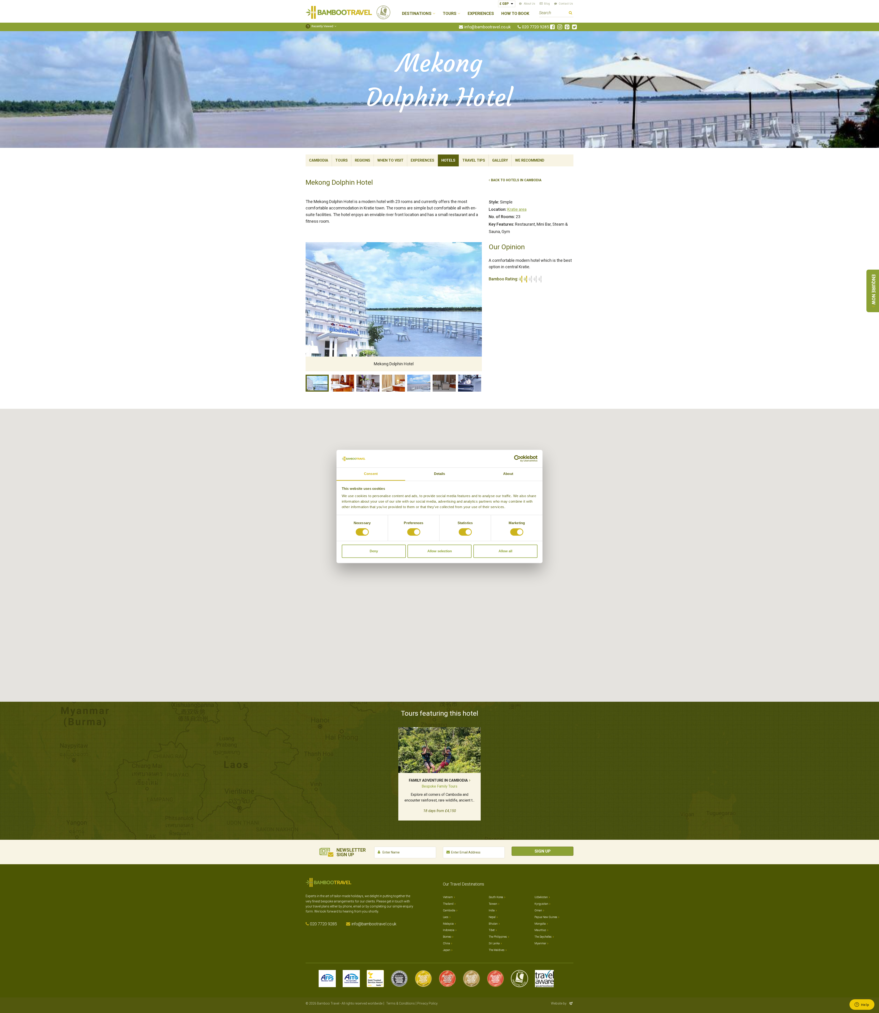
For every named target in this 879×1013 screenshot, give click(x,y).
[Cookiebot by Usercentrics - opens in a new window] (517, 458)
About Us (529, 3)
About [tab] (508, 474)
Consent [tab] (371, 474)
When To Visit (390, 160)
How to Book (515, 13)
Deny (374, 551)
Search (570, 13)
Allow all (505, 551)
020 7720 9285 (535, 27)
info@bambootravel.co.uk (487, 27)
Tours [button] (449, 13)
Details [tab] (439, 474)
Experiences (481, 13)
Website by (562, 1003)
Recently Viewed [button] (320, 26)
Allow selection (439, 551)
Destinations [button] (416, 13)
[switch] (413, 532)
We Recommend (529, 160)
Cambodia (318, 160)
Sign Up (542, 851)
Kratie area (516, 209)
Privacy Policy (427, 1003)
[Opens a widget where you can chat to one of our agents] (861, 1005)
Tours (341, 160)
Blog (547, 3)
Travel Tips (473, 160)
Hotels (448, 160)
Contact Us (566, 3)
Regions (362, 160)
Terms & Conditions (400, 1003)
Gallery (500, 160)
